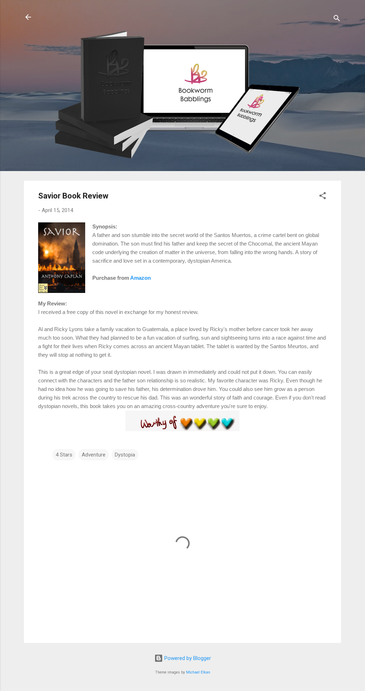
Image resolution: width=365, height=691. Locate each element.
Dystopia (125, 455)
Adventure (94, 455)
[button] (322, 196)
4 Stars (64, 455)
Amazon (140, 278)
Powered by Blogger (187, 658)
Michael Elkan (198, 672)
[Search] (337, 19)
